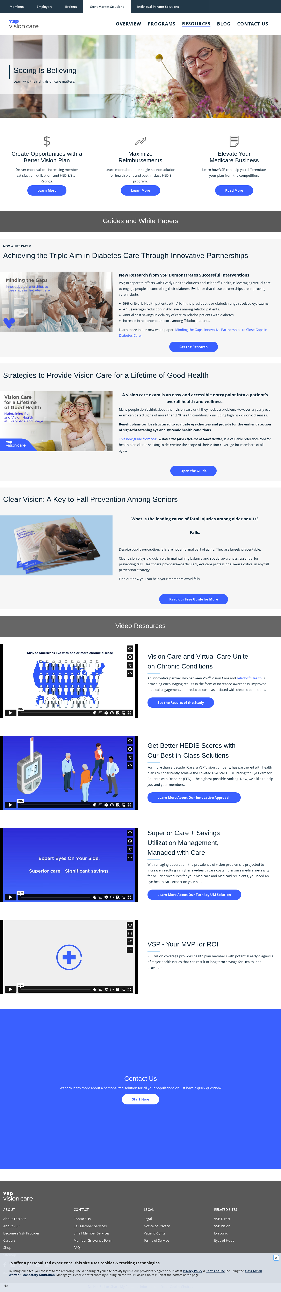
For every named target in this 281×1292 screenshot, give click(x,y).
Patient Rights (154, 1233)
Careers (9, 1240)
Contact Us (252, 23)
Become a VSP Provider (21, 1233)
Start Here (140, 1099)
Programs (162, 23)
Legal (148, 1219)
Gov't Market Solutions (107, 7)
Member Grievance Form (93, 1240)
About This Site (15, 1219)
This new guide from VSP (138, 439)
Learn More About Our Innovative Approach (194, 797)
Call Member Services (90, 1226)
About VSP (11, 1226)
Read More (234, 190)
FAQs (77, 1247)
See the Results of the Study (181, 702)
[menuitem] (61, 24)
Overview (128, 23)
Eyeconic (221, 1233)
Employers (44, 7)
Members (17, 7)
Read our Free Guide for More (193, 599)
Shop (7, 1247)
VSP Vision (222, 1226)
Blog (224, 23)
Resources (196, 24)
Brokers (71, 7)
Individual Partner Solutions (158, 7)
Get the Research (193, 347)
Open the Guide (193, 471)
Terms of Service (156, 1240)
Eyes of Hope (224, 1240)
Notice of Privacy (157, 1226)
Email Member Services (92, 1233)
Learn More (46, 190)
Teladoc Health (249, 678)
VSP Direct (222, 1219)
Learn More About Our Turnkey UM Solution (194, 894)
